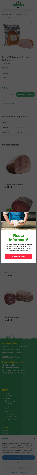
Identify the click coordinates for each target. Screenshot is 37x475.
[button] (34, 214)
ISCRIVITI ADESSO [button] (18, 256)
